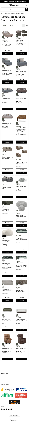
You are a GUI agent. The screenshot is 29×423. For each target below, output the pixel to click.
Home (2, 13)
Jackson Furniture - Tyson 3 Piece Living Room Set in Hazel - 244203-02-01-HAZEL (21, 163)
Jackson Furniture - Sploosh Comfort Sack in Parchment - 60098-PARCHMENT (7, 242)
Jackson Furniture (19, 45)
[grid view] (23, 25)
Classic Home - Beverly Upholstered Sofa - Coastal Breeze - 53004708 (21, 321)
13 (4, 365)
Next (6, 365)
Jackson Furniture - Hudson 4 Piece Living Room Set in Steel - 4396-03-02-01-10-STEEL (21, 42)
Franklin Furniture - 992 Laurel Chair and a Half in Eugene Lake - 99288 (21, 73)
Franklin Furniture (5, 47)
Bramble (17, 135)
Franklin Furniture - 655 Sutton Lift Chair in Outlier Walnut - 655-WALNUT (21, 350)
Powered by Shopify (14, 420)
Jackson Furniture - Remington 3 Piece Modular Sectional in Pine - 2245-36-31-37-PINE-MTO (7, 265)
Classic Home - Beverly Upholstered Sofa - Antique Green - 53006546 (7, 321)
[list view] (26, 25)
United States (14, 415)
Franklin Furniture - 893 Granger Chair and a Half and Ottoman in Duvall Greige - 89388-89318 (7, 44)
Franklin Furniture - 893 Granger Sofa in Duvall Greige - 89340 (6, 125)
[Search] (26, 9)
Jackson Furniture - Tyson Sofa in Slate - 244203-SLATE (7, 187)
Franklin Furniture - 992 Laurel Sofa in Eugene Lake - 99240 (7, 100)
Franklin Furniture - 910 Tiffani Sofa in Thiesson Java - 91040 (21, 100)
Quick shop (7, 50)
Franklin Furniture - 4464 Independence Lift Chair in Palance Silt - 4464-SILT (7, 350)
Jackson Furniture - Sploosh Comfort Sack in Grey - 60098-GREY (21, 217)
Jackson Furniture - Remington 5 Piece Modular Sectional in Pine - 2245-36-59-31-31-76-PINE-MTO (21, 265)
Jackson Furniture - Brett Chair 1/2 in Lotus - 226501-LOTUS (21, 188)
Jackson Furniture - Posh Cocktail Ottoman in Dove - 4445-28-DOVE (7, 291)
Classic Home (4, 323)
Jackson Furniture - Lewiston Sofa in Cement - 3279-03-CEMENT (7, 157)
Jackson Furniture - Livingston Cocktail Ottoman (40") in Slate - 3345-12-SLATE (21, 291)
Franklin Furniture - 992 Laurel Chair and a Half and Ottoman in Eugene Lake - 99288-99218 (7, 72)
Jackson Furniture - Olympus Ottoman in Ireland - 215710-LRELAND (7, 211)
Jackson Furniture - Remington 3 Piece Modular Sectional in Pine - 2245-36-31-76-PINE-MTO (21, 239)
